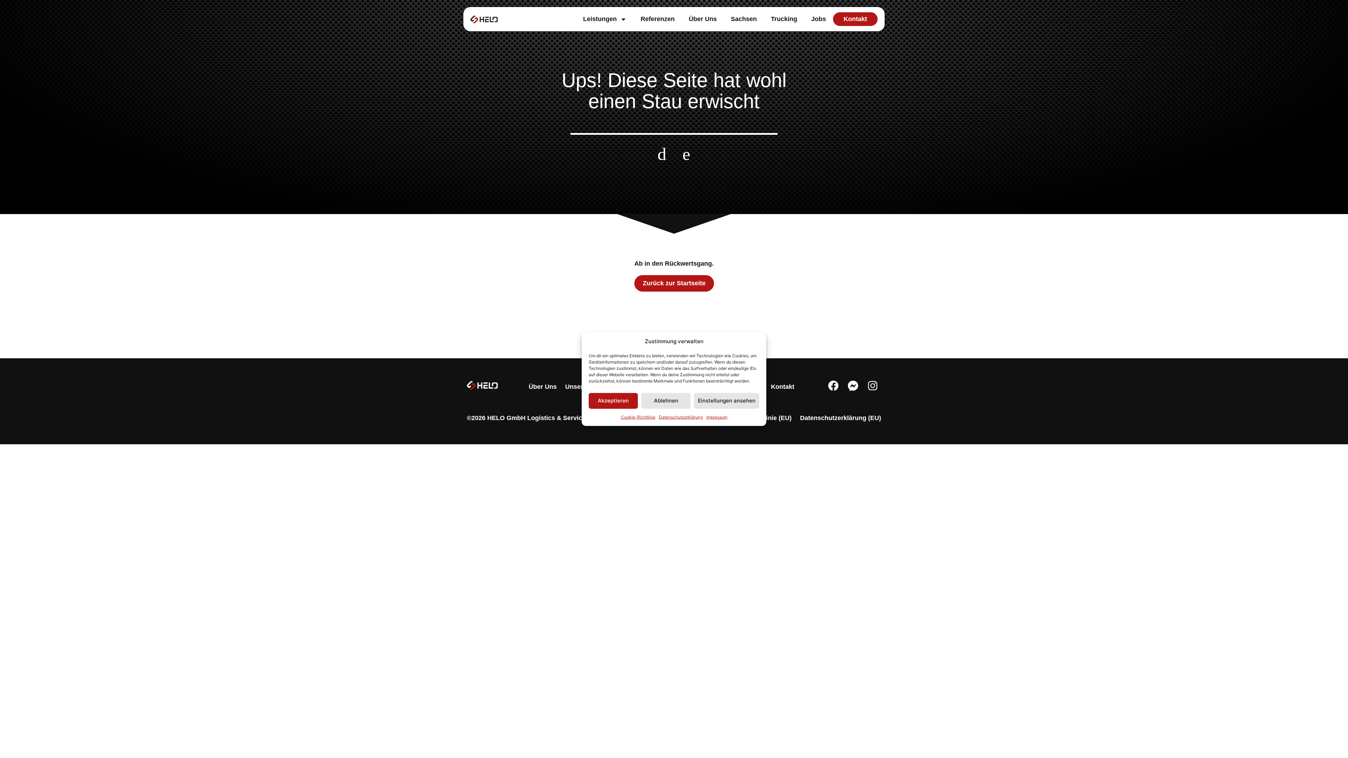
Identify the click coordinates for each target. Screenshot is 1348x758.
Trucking (784, 18)
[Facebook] (833, 385)
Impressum (716, 416)
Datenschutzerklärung (681, 416)
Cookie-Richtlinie (638, 416)
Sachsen (744, 18)
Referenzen (658, 18)
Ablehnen (666, 400)
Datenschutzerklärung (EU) (840, 417)
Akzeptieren (613, 400)
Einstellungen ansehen (726, 400)
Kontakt (782, 386)
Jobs (818, 18)
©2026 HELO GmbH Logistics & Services (528, 417)
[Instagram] (872, 385)
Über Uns (703, 18)
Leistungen (600, 18)
